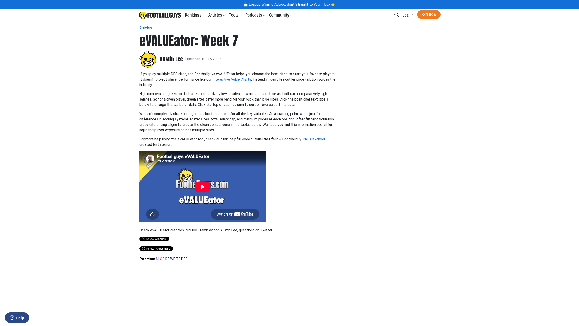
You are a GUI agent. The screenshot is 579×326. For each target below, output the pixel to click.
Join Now (428, 14)
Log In (407, 15)
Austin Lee (171, 59)
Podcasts (254, 15)
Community (279, 15)
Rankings (193, 15)
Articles (215, 15)
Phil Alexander (314, 139)
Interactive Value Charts (231, 79)
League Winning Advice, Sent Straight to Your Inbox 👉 (292, 4)
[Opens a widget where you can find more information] (17, 318)
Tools (234, 15)
